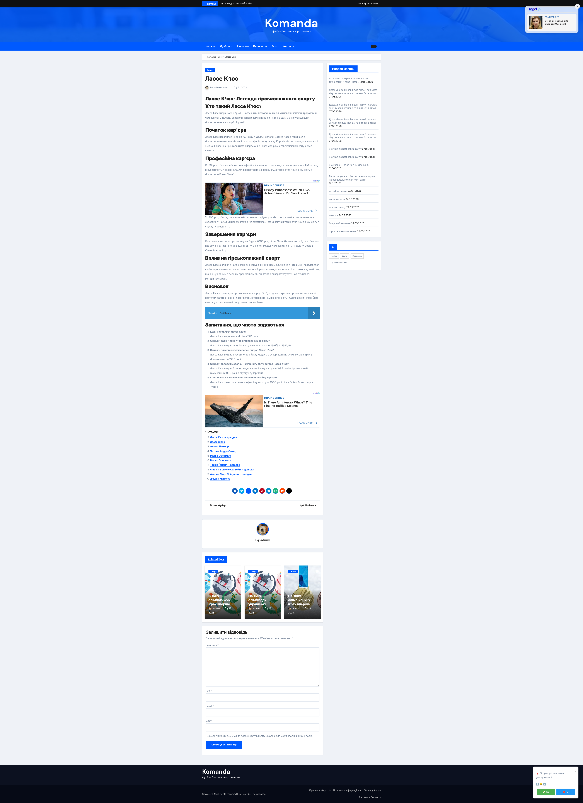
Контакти (288, 46)
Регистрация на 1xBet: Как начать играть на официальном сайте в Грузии (352, 178)
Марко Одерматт (220, 455)
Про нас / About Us (320, 790)
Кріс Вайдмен (308, 505)
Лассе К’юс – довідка (223, 437)
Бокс (275, 46)
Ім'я (209, 691)
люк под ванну (337, 207)
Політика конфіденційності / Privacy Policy (357, 790)
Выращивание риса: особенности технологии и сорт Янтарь (348, 80)
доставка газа (337, 199)
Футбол (225, 46)
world (344, 256)
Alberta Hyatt (221, 87)
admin (265, 540)
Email (210, 706)
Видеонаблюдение (340, 223)
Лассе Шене (217, 442)
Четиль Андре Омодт (223, 451)
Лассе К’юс (221, 78)
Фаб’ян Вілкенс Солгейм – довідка (232, 469)
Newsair (243, 794)
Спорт (210, 70)
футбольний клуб (339, 262)
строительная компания (342, 231)
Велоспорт (260, 46)
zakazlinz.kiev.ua (338, 191)
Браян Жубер (218, 505)
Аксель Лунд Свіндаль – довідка (231, 474)
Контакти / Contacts (369, 797)
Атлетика (243, 46)
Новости (210, 46)
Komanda (291, 23)
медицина (357, 256)
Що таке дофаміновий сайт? (345, 148)
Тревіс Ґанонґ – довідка (225, 464)
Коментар (212, 645)
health (334, 256)
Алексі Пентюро (220, 446)
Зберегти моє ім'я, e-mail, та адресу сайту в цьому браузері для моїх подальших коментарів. (260, 736)
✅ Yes (546, 792)
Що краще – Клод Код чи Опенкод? (349, 165)
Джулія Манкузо (220, 478)
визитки (333, 215)
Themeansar (258, 794)
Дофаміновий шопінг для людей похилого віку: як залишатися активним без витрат (353, 91)
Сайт (208, 721)
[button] (380, 46)
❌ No (566, 792)
